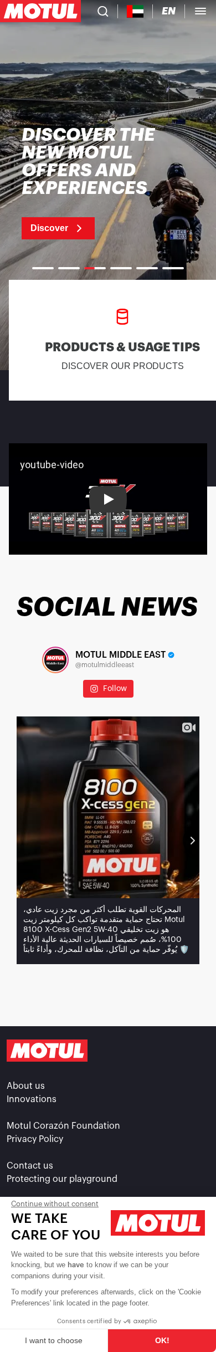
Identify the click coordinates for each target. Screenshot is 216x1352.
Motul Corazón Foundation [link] (63, 1125)
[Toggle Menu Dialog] (200, 11)
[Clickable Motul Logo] (40, 11)
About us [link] (26, 1086)
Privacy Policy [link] (35, 1139)
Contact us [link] (30, 1165)
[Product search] (103, 11)
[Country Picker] (135, 11)
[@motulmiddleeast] (55, 660)
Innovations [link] (31, 1099)
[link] (108, 183)
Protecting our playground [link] (62, 1179)
